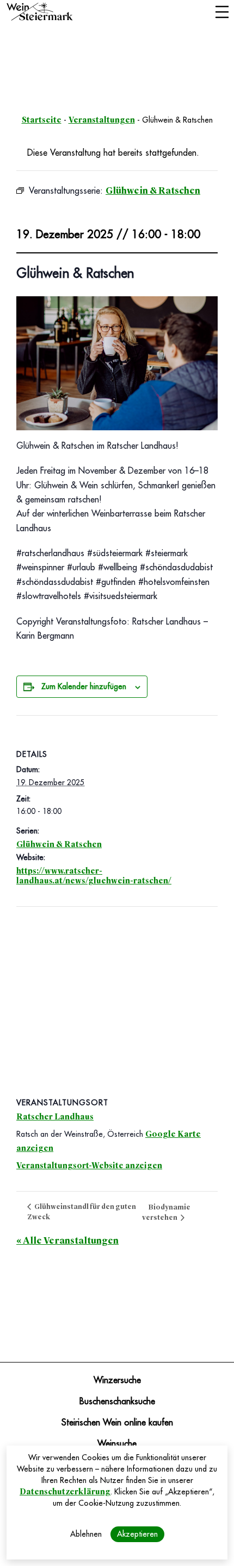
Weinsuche (117, 1444)
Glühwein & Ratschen (59, 844)
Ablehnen (86, 1534)
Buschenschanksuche (117, 1401)
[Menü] (222, 13)
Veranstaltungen (102, 120)
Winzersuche (117, 1380)
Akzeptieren (137, 1534)
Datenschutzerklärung (65, 1492)
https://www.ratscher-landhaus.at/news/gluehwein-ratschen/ (93, 876)
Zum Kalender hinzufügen (83, 686)
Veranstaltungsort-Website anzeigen (89, 1165)
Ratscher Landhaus (55, 1117)
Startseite (41, 120)
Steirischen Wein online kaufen (117, 1422)
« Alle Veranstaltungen (67, 1240)
